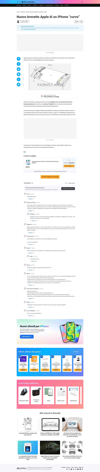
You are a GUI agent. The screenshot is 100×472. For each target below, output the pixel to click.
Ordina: (66, 183)
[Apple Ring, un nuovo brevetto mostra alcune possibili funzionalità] (50, 447)
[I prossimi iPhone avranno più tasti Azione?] (28, 424)
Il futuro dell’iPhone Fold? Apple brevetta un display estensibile (50, 434)
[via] (25, 151)
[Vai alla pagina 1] (48, 406)
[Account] (82, 2)
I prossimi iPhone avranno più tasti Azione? (28, 434)
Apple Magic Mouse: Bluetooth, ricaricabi (67, 365)
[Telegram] (78, 469)
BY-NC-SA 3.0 (39, 469)
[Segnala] (34, 199)
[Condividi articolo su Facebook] (18, 59)
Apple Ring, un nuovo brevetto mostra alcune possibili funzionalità (50, 457)
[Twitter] (69, 469)
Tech (61, 5)
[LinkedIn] (80, 469)
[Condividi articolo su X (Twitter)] (18, 64)
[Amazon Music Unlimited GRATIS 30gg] (23, 358)
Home (18, 12)
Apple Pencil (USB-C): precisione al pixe (56, 365)
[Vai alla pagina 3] (51, 406)
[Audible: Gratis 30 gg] (34, 358)
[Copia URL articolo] (18, 84)
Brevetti (23, 12)
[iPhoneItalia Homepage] (28, 2)
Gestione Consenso (47, 469)
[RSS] (82, 469)
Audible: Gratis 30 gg (34, 364)
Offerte (67, 5)
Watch (41, 5)
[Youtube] (71, 469)
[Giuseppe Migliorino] (18, 21)
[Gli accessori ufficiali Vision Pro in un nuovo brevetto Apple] (72, 447)
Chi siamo (63, 467)
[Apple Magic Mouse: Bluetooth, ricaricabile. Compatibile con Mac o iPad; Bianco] (67, 358)
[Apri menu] (35, 2)
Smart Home (49, 5)
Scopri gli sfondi (26, 336)
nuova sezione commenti (29, 29)
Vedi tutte (76, 351)
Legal (72, 467)
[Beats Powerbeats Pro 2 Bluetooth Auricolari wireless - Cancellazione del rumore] (78, 358)
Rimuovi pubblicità (50, 52)
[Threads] (76, 469)
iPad (24, 5)
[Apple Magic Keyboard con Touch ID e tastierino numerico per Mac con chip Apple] (45, 358)
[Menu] (18, 2)
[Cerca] (20, 2)
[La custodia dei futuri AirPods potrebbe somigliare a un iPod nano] (28, 447)
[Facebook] (67, 469)
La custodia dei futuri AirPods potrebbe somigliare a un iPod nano (28, 457)
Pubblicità (81, 467)
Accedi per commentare (68, 188)
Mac (29, 5)
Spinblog (35, 467)
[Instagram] (74, 469)
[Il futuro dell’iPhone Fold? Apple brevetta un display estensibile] (50, 424)
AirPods (35, 5)
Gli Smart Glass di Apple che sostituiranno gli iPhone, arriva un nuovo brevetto (72, 434)
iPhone (18, 5)
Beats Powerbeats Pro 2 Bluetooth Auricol (78, 365)
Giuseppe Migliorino (24, 21)
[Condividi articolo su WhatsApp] (18, 79)
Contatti (68, 467)
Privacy (76, 467)
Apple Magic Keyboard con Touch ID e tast (45, 365)
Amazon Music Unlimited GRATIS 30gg (23, 365)
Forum (57, 5)
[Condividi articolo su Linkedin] (18, 69)
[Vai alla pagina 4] (52, 406)
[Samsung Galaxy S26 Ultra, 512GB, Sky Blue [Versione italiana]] (28, 162)
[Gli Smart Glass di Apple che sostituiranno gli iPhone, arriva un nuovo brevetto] (72, 424)
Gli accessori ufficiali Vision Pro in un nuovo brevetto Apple (72, 457)
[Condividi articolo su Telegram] (18, 74)
